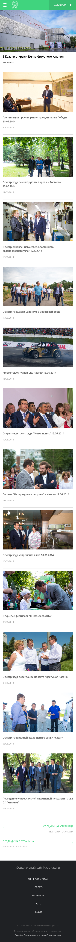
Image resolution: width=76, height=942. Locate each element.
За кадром (60, 4)
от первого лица (38, 878)
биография (38, 895)
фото (38, 903)
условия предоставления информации (36, 925)
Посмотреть (38, 13)
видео (38, 911)
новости (38, 887)
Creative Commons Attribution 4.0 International (38, 935)
